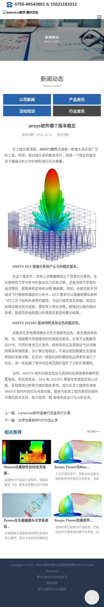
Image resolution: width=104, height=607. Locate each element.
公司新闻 (27, 100)
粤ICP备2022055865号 (52, 577)
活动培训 (27, 111)
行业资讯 (77, 111)
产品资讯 (77, 100)
